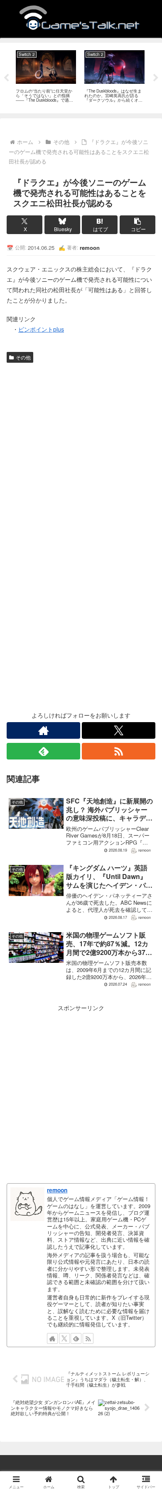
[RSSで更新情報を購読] (118, 751)
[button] (137, 224)
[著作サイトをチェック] (43, 730)
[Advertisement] (81, 451)
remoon (57, 1190)
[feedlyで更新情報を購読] (43, 751)
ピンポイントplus (41, 329)
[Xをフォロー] (118, 730)
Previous (6, 78)
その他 (23, 357)
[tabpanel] (46, 76)
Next (156, 78)
